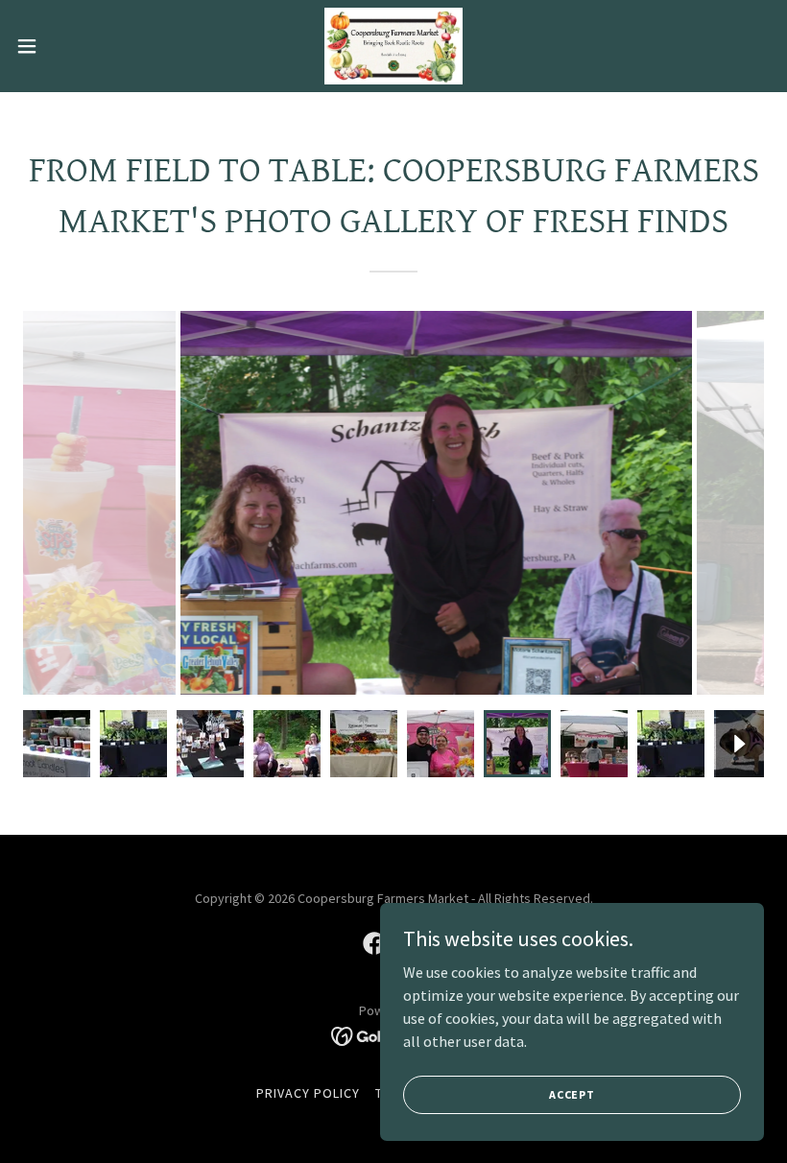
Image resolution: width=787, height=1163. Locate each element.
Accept (572, 1094)
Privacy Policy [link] (308, 1093)
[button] (66, 46)
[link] (393, 46)
